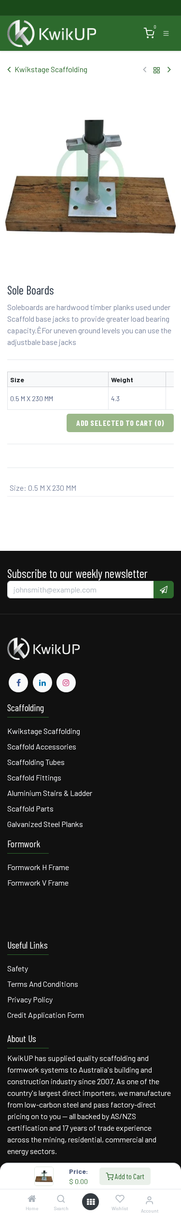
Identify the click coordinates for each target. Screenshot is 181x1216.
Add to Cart (128, 1176)
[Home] (32, 1198)
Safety (17, 968)
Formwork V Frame (38, 882)
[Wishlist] (119, 1199)
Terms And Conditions (43, 983)
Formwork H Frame (38, 867)
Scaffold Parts (30, 808)
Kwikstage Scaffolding (50, 69)
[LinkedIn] (42, 682)
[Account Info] (149, 1199)
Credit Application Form (45, 1014)
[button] (163, 589)
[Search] (61, 1198)
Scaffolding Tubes (36, 761)
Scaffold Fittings (34, 777)
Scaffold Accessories (41, 746)
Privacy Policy (30, 999)
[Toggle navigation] (166, 33)
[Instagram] (66, 682)
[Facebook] (18, 682)
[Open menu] (91, 1202)
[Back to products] (157, 70)
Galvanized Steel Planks (45, 823)
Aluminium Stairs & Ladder (49, 792)
